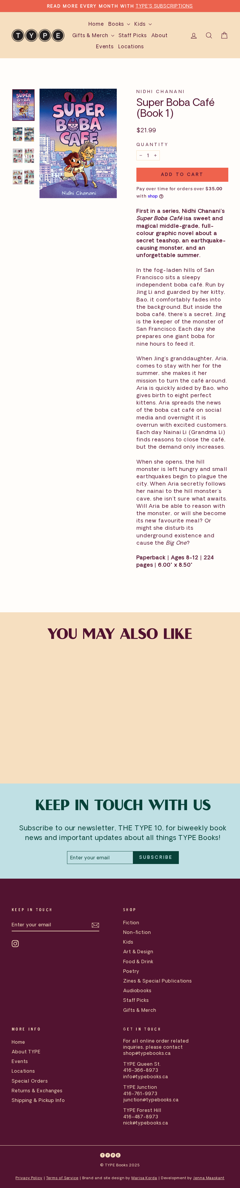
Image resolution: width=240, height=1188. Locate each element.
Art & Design (138, 951)
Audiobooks (137, 990)
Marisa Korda (144, 1178)
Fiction (131, 922)
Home (96, 24)
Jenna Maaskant (208, 1178)
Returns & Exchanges (37, 1090)
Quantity (152, 144)
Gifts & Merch (91, 35)
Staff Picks (133, 35)
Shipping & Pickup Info (38, 1100)
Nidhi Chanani (160, 91)
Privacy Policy (29, 1178)
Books (117, 24)
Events (105, 46)
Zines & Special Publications (157, 980)
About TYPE (26, 1051)
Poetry (131, 971)
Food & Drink (138, 961)
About (159, 35)
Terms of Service (62, 1178)
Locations (131, 46)
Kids (140, 24)
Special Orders (30, 1081)
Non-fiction (137, 932)
